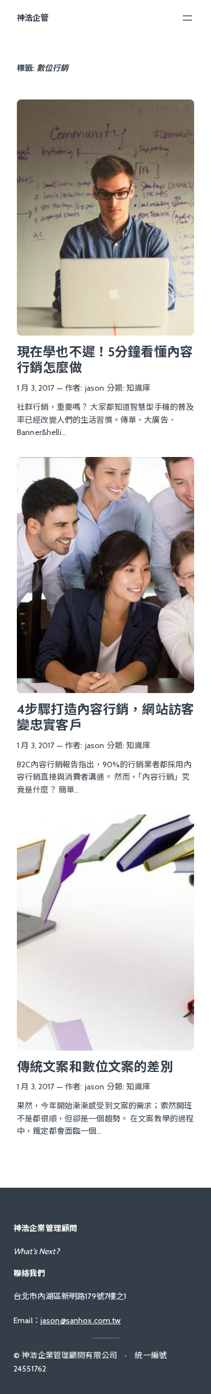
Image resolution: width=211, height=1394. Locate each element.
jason (95, 388)
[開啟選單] (187, 18)
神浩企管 (33, 18)
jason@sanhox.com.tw (81, 1320)
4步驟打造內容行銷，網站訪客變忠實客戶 (105, 717)
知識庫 (138, 388)
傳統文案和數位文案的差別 (95, 1067)
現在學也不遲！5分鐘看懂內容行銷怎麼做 (105, 360)
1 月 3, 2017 (36, 388)
